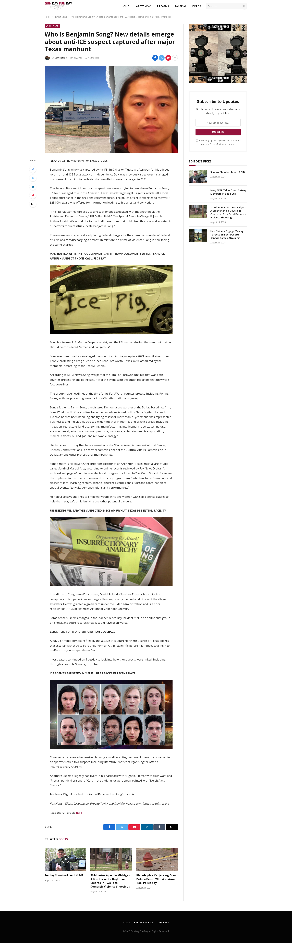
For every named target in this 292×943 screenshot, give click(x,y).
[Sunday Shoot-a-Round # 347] (65, 859)
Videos (196, 6)
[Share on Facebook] (155, 58)
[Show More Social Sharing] (175, 58)
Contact (163, 922)
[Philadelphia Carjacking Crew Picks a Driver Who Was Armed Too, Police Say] (157, 859)
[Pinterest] (32, 195)
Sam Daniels (61, 57)
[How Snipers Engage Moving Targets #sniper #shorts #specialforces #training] (198, 235)
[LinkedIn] (32, 186)
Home (125, 6)
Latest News (143, 6)
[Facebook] (32, 169)
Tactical (180, 6)
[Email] (32, 204)
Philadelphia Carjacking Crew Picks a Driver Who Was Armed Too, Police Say (156, 879)
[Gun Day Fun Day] (58, 6)
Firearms (163, 6)
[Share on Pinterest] (168, 58)
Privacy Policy (216, 144)
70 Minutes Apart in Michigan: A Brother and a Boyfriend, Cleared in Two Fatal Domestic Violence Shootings (110, 881)
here (79, 813)
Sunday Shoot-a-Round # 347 (64, 875)
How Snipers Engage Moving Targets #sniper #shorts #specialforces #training (227, 235)
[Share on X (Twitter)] (162, 58)
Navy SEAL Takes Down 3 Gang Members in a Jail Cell (228, 192)
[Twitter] (32, 178)
